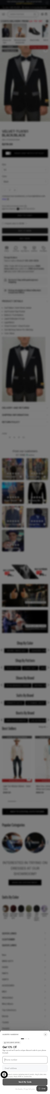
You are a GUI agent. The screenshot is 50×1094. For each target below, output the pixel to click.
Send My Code (25, 1082)
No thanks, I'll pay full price (25, 1089)
